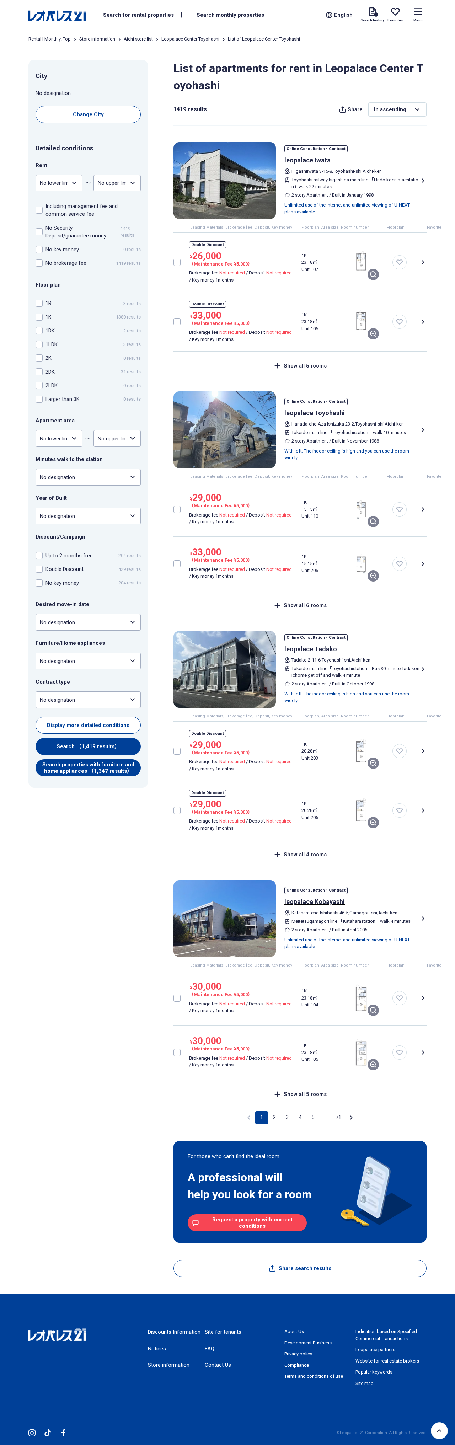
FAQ (209, 1348)
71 (338, 1117)
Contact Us (218, 1365)
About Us (294, 1331)
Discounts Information (174, 1332)
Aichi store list (138, 39)
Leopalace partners (375, 1349)
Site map (364, 1383)
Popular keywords (373, 1372)
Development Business (308, 1342)
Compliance (296, 1365)
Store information (97, 39)
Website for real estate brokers (387, 1361)
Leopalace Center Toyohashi (190, 39)
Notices (157, 1348)
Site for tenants (223, 1332)
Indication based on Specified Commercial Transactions (386, 1335)
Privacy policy (298, 1353)
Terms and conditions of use (313, 1376)
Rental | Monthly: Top (49, 39)
